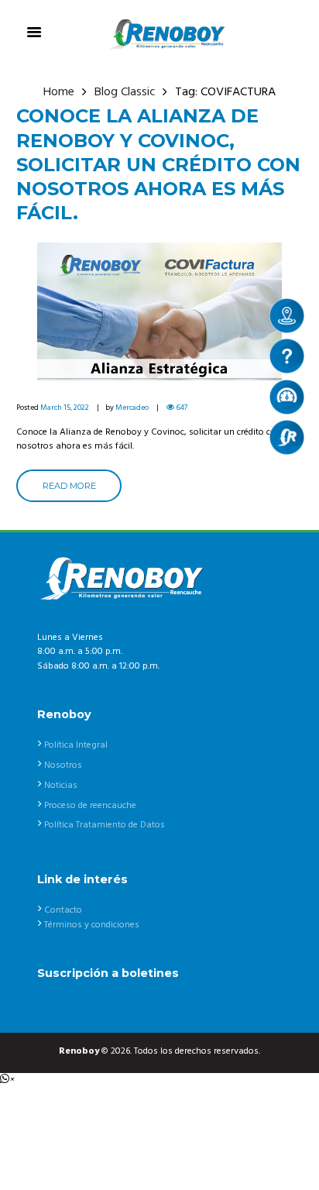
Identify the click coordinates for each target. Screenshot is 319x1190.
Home (58, 92)
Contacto (63, 910)
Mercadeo (132, 407)
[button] (7, 1080)
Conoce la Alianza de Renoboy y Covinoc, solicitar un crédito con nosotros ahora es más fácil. (158, 164)
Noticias (60, 785)
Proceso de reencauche (90, 805)
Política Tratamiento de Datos (104, 825)
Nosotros (63, 765)
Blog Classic (125, 92)
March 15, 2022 (64, 407)
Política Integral (76, 745)
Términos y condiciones (91, 925)
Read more (69, 485)
